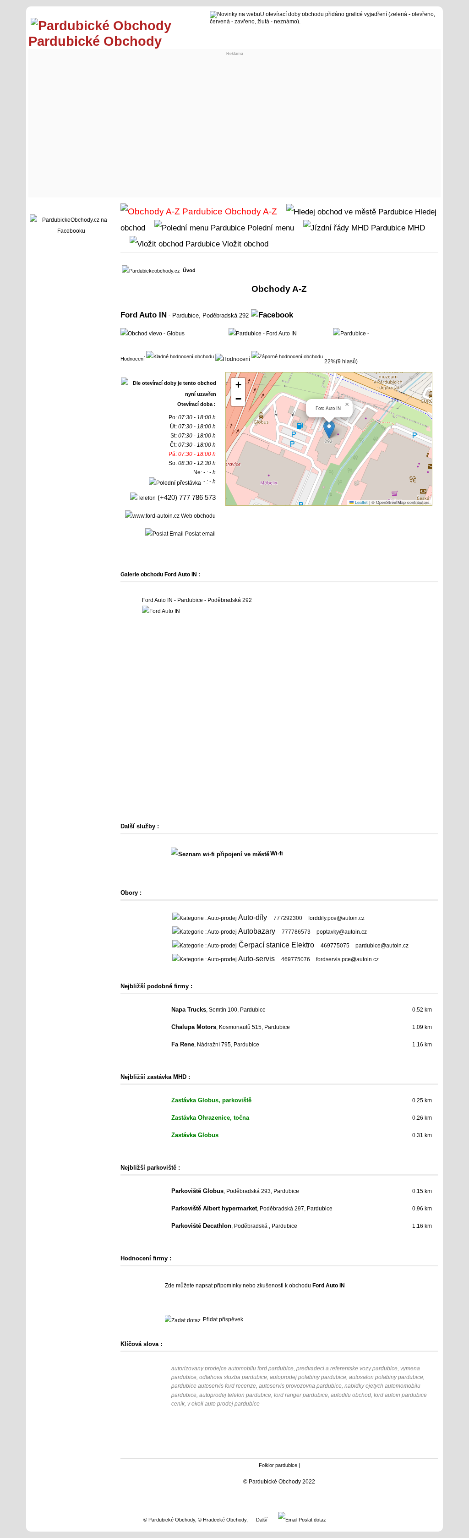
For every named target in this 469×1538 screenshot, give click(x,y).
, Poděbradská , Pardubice (234, 1226)
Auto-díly (252, 917)
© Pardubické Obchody (169, 1519)
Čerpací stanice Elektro (276, 945)
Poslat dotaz (311, 1519)
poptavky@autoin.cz (341, 932)
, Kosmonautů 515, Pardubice (230, 1027)
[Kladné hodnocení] (180, 356)
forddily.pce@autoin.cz (336, 918)
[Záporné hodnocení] (287, 356)
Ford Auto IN (143, 314)
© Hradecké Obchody (222, 1519)
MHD (415, 227)
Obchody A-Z (250, 211)
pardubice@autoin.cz (382, 945)
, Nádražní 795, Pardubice (215, 1044)
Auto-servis (256, 959)
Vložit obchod (244, 243)
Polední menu (269, 227)
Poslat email (200, 534)
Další (261, 1519)
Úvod (189, 270)
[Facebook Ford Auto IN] (272, 314)
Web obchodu (198, 516)
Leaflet (361, 502)
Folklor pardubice (278, 1465)
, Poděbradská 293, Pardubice (235, 1191)
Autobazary (256, 931)
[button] (329, 429)
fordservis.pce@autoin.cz (347, 959)
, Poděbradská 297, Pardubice (252, 1208)
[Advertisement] (234, 126)
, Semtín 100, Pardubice (218, 1010)
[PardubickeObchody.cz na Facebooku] (71, 231)
